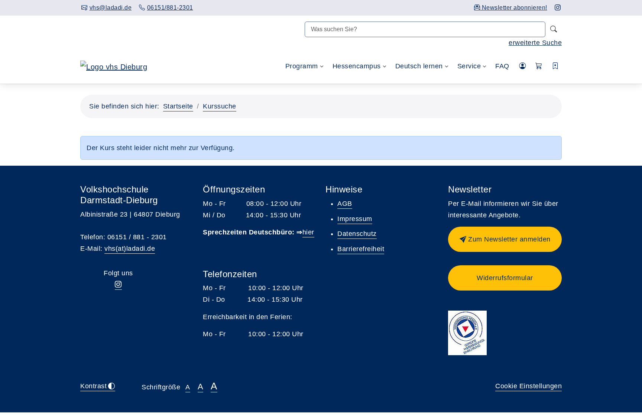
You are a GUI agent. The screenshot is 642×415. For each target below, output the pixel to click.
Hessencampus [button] (357, 66)
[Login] (522, 66)
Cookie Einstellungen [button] (528, 386)
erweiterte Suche (535, 42)
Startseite (178, 106)
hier (308, 232)
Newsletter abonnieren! (513, 7)
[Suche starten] (553, 29)
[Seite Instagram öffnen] (558, 7)
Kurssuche (219, 106)
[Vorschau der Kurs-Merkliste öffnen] (555, 66)
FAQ (502, 66)
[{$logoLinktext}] (113, 66)
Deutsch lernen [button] (419, 66)
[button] (538, 66)
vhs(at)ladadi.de (129, 248)
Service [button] (469, 66)
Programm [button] (301, 66)
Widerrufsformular (505, 278)
